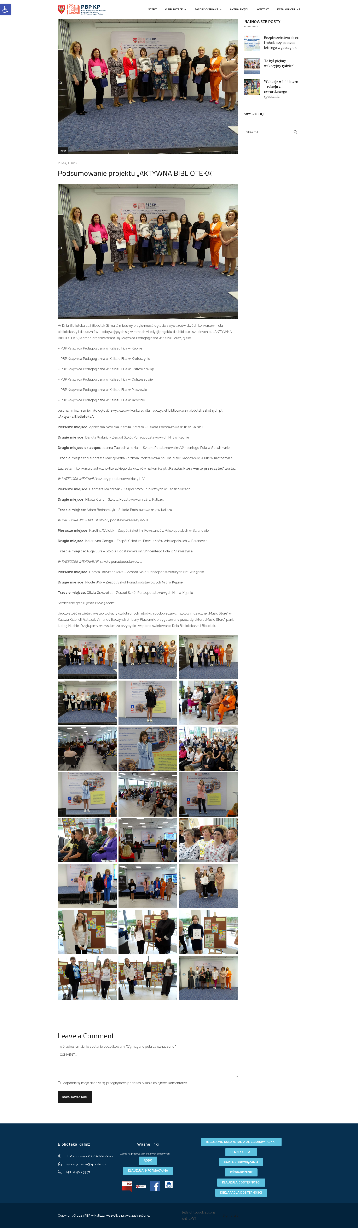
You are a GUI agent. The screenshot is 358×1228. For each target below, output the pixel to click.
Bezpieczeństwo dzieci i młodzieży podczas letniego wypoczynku (281, 42)
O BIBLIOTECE (174, 9)
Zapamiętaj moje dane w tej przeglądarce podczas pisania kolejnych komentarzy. (125, 1083)
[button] (5, 9)
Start (152, 9)
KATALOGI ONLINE (288, 9)
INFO (63, 150)
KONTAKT (262, 9)
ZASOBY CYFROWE (206, 9)
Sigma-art (230, 1215)
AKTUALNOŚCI (239, 9)
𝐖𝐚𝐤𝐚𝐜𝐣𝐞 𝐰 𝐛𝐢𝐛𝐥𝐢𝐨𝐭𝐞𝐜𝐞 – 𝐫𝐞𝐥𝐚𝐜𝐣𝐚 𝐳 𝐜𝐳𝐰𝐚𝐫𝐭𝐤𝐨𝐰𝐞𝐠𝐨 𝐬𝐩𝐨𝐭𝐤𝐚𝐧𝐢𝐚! (281, 89)
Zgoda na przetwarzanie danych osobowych (145, 1153)
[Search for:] (272, 132)
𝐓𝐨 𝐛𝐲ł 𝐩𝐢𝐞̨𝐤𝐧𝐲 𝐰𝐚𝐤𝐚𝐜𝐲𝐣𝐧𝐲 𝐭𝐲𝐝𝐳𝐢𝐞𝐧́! (279, 63)
